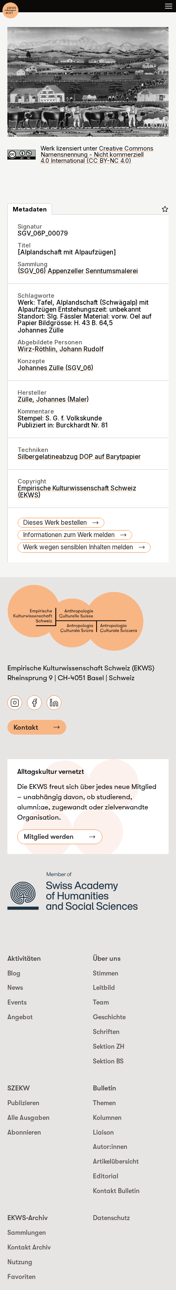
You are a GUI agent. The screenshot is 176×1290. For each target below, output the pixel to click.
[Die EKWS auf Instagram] (14, 702)
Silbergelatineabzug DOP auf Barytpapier (79, 457)
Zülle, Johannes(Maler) (53, 399)
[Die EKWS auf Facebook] (34, 702)
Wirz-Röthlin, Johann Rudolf (61, 349)
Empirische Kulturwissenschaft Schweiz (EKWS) (77, 491)
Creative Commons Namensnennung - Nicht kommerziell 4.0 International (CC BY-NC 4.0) (97, 154)
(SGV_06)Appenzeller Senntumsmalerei (78, 271)
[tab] (29, 209)
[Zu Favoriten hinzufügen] (165, 209)
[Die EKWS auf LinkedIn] (54, 702)
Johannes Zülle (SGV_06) (55, 368)
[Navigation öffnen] (168, 6)
